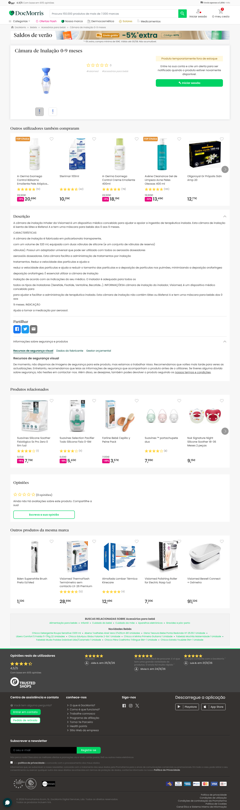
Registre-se (88, 750)
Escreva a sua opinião (44, 515)
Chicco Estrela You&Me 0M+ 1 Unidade (182, 640)
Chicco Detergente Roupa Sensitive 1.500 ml (56, 633)
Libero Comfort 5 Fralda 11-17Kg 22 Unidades (40, 636)
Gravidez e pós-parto (178, 623)
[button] (198, 13)
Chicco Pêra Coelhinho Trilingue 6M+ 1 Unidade (131, 640)
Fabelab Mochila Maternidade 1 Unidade (198, 636)
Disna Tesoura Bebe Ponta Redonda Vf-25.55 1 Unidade (174, 633)
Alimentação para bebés (63, 623)
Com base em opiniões (25, 672)
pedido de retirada (25, 720)
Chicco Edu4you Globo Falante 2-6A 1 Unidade (94, 636)
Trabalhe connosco (82, 713)
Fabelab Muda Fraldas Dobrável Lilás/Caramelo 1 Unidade (68, 640)
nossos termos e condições (193, 372)
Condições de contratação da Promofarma (202, 800)
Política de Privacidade (167, 770)
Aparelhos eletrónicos (150, 623)
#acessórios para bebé (115, 71)
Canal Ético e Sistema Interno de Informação (201, 806)
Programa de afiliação (84, 718)
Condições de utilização (213, 797)
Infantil (85, 623)
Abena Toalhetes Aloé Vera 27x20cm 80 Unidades (112, 633)
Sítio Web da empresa (84, 730)
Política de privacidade (214, 794)
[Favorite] (52, 139)
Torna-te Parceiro (81, 722)
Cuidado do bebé (102, 623)
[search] (182, 13)
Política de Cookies (216, 803)
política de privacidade (31, 763)
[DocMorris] (26, 13)
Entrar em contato (25, 712)
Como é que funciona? (85, 709)
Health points (78, 726)
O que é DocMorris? (82, 705)
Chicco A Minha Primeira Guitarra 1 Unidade (148, 636)
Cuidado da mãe (125, 623)
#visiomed (92, 71)
